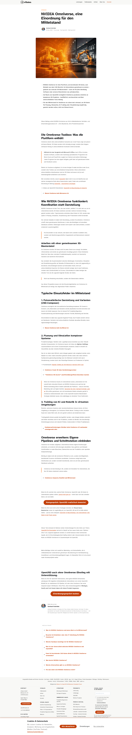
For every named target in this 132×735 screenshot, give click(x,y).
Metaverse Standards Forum (75, 684)
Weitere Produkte (77, 698)
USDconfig (75, 690)
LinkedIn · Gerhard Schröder (80, 711)
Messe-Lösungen (61, 706)
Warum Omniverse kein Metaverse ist (57, 193)
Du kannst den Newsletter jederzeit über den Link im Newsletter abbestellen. (101, 707)
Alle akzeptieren (68, 726)
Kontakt (109, 2)
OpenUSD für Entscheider (48, 530)
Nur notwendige (99, 726)
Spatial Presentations (62, 716)
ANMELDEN (100, 712)
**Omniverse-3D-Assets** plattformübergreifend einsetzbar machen (67, 375)
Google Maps (24, 699)
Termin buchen (26, 703)
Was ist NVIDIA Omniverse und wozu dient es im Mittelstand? (66, 630)
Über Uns (102, 2)
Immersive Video (61, 711)
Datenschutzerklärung (101, 702)
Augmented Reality (61, 704)
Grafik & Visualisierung (45, 704)
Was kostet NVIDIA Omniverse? (56, 660)
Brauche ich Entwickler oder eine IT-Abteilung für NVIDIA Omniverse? (65, 636)
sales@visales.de (25, 707)
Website (42, 714)
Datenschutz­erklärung (35, 732)
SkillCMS (75, 695)
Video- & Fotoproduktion (46, 709)
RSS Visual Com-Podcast (79, 706)
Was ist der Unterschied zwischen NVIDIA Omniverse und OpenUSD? (65, 648)
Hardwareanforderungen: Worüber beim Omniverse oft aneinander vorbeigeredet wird (66, 428)
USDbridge (76, 693)
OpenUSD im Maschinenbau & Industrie (75, 188)
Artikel (95, 2)
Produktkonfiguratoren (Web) (47, 712)
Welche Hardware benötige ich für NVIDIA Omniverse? (64, 642)
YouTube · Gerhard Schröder (80, 714)
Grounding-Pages (25, 716)
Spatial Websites (61, 713)
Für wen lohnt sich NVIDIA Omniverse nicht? (60, 669)
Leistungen (79, 2)
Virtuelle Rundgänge (61, 709)
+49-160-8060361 (25, 710)
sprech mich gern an (64, 494)
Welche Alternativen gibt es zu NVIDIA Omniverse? (63, 665)
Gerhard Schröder (51, 28)
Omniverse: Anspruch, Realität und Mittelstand (60, 478)
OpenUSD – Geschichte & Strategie (64, 183)
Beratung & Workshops (62, 691)
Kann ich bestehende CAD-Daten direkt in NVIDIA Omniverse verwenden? (66, 654)
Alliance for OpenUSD (61, 684)
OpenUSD (62, 179)
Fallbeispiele (88, 2)
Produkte (76, 688)
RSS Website (76, 704)
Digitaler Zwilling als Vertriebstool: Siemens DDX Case (68, 364)
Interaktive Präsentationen (46, 707)
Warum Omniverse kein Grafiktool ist (57, 328)
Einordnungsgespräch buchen (66, 594)
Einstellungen (85, 726)
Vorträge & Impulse (61, 693)
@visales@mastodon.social (79, 709)
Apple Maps (23, 698)
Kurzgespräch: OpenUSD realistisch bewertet (66, 502)
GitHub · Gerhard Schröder (79, 716)
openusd (44, 10)
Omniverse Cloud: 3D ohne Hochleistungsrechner (60, 370)
